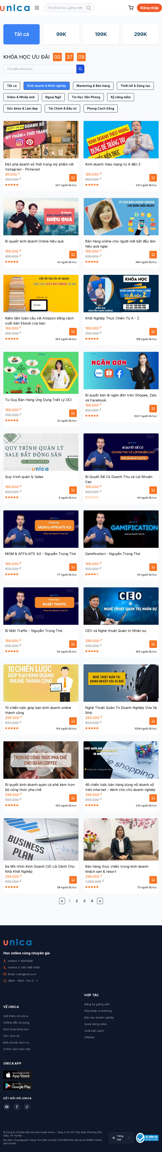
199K (101, 34)
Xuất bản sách (94, 1030)
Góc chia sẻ (11, 1035)
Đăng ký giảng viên (97, 1004)
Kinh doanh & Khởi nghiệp (46, 85)
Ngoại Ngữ (53, 97)
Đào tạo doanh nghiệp (99, 1017)
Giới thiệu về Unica (15, 1016)
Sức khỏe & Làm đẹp (22, 108)
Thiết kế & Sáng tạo (135, 85)
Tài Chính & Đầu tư (62, 108)
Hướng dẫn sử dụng (16, 1022)
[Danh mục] (37, 8)
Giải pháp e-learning (98, 1010)
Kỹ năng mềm (121, 97)
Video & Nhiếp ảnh (21, 97)
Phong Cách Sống (100, 108)
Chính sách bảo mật (16, 1049)
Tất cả (21, 34)
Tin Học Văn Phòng (86, 97)
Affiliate (89, 1037)
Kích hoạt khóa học (16, 1029)
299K (140, 34)
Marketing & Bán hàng (93, 85)
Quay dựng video (95, 1024)
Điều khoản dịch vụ (16, 1042)
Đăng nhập (149, 8)
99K (61, 34)
